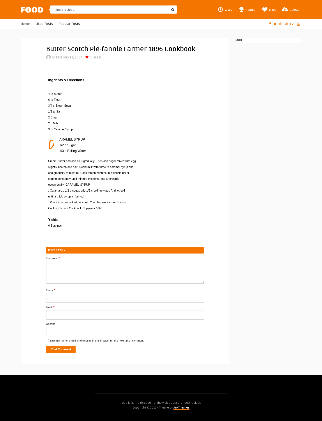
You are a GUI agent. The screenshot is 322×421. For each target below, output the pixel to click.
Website (50, 324)
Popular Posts (69, 24)
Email (50, 307)
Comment (53, 258)
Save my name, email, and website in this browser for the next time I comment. (97, 340)
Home (25, 24)
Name (50, 290)
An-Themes (181, 407)
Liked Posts (44, 24)
